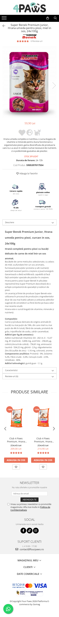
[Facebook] (23, 530)
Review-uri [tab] (11, 376)
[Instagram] (36, 530)
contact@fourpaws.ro (31, 549)
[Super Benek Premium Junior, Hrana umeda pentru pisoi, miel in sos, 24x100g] (29, 82)
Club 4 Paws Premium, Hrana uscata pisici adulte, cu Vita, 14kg (43, 440)
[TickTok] (29, 530)
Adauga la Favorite (28, 173)
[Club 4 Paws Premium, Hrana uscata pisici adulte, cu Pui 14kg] (16, 417)
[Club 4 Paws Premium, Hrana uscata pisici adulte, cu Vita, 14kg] (43, 417)
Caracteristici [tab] (11, 370)
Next (54, 85)
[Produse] (4, 18)
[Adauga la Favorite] (16, 467)
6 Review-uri (36, 41)
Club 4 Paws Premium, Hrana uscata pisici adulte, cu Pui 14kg (16, 440)
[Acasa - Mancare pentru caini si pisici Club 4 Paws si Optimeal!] (29, 7)
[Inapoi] (2, 26)
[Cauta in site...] (55, 18)
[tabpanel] (29, 82)
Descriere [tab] (9, 222)
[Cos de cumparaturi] (47, 18)
